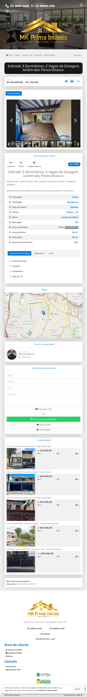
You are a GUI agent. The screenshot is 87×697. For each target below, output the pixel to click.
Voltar (78, 55)
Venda (17, 55)
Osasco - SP (27, 55)
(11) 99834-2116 (45, 6)
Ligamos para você (13, 669)
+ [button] (7, 295)
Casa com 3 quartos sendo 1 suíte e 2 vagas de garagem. (29, 446)
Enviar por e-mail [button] (44, 409)
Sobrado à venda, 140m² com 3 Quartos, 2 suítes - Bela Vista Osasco (34, 549)
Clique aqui (11, 584)
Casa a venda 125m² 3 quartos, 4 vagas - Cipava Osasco (29, 472)
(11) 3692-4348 (19, 6)
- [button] (7, 299)
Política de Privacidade (48, 690)
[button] (12, 120)
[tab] (14, 93)
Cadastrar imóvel (14, 653)
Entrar (10, 656)
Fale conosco (11, 666)
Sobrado (37, 55)
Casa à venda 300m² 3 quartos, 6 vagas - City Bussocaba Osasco (33, 523)
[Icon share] (7, 11)
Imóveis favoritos (15, 649)
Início (10, 55)
